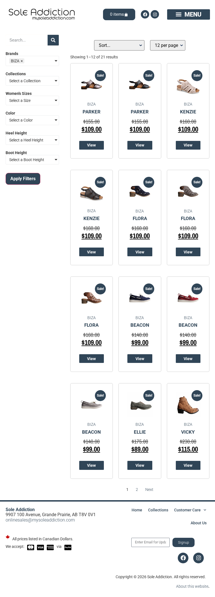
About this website (192, 586)
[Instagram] (155, 14)
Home (137, 510)
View (91, 145)
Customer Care (187, 510)
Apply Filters (23, 178)
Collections (158, 510)
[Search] (53, 40)
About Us (199, 523)
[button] (188, 14)
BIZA (91, 104)
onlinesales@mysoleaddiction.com (40, 520)
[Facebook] (145, 14)
